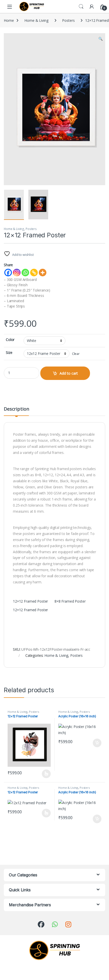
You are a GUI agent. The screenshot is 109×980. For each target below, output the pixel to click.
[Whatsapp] (25, 272)
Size (9, 352)
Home (9, 20)
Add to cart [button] (97, 743)
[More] (42, 272)
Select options (45, 774)
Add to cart (69, 373)
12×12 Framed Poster (30, 601)
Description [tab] (16, 409)
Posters (68, 20)
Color (10, 339)
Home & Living (36, 20)
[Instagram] (17, 272)
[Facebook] (8, 272)
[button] (100, 39)
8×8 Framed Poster (70, 601)
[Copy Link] (34, 272)
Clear (76, 354)
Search (81, 6)
